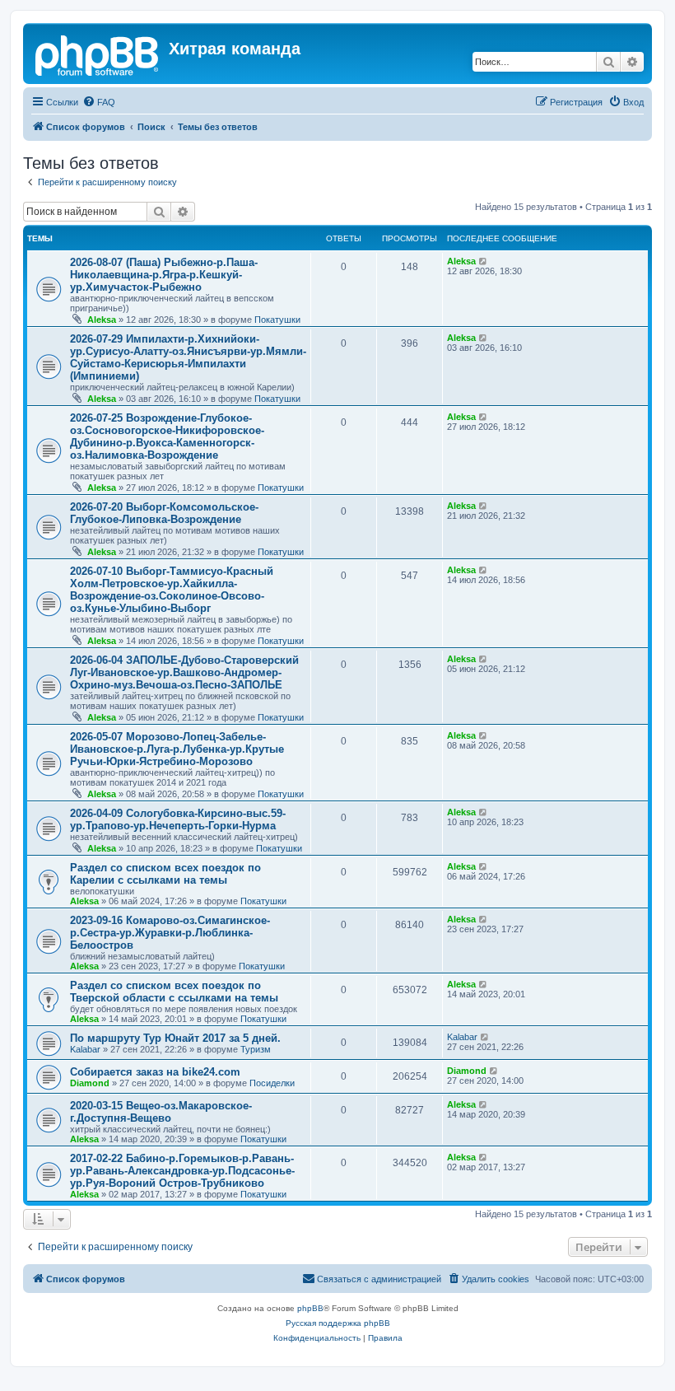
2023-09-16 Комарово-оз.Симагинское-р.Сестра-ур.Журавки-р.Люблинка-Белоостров (170, 932)
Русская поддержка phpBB (338, 1323)
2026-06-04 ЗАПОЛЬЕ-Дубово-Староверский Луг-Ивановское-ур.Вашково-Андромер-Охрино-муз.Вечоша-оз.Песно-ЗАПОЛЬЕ (184, 672)
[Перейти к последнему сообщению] (483, 261)
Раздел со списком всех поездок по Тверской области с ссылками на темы (174, 991)
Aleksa (101, 319)
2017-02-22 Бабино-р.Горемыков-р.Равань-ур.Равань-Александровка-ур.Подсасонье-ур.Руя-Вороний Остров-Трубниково (182, 1170)
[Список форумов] (98, 53)
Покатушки (277, 319)
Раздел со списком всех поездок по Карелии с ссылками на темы (165, 873)
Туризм (255, 1049)
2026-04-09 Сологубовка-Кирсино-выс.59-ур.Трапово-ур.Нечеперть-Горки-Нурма (178, 819)
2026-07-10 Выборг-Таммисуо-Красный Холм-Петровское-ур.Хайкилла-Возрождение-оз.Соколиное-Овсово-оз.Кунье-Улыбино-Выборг (171, 589)
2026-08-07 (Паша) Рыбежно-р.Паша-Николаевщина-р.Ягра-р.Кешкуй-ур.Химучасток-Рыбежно (164, 274)
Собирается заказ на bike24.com (155, 1072)
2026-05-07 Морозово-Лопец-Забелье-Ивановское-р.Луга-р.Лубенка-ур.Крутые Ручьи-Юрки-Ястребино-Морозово (177, 749)
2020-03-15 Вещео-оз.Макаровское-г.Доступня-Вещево (161, 1111)
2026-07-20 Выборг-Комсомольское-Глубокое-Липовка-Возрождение (164, 513)
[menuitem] (98, 102)
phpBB (310, 1308)
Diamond (89, 1083)
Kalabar (85, 1049)
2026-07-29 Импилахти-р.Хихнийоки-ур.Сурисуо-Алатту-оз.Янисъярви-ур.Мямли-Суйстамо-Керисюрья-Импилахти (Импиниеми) (188, 357)
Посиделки (272, 1083)
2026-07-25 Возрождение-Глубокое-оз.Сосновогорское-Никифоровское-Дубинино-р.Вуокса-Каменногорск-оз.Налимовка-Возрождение (167, 436)
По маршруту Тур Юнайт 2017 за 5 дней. (175, 1038)
